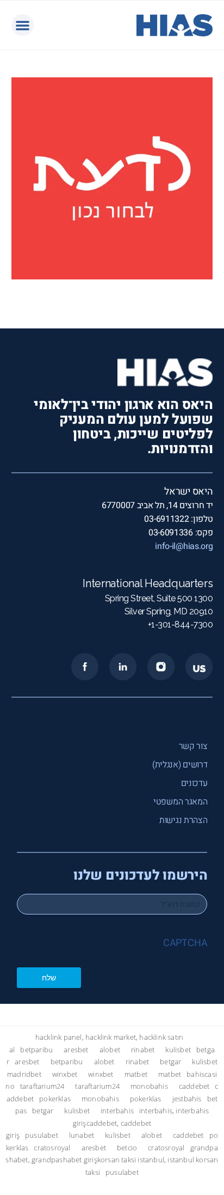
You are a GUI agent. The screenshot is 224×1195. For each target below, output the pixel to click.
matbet (136, 1074)
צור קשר (193, 746)
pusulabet (41, 1135)
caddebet (194, 1086)
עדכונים (194, 783)
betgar (170, 1061)
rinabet (142, 1049)
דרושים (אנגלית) (180, 764)
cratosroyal (52, 1148)
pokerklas (55, 1098)
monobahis (149, 1086)
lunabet (81, 1135)
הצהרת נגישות (183, 820)
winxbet (64, 1074)
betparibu (36, 1049)
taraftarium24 (42, 1086)
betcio (127, 1148)
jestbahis (187, 1098)
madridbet (24, 1074)
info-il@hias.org (184, 546)
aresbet (76, 1049)
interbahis (117, 1110)
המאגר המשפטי (180, 801)
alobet (109, 1049)
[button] (22, 25)
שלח (49, 977)
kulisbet (178, 1049)
